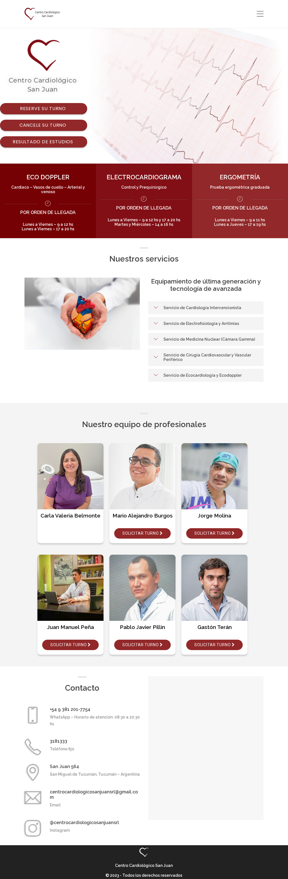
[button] (206, 307)
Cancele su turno (43, 125)
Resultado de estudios (44, 142)
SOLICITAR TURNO (213, 533)
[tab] (206, 307)
